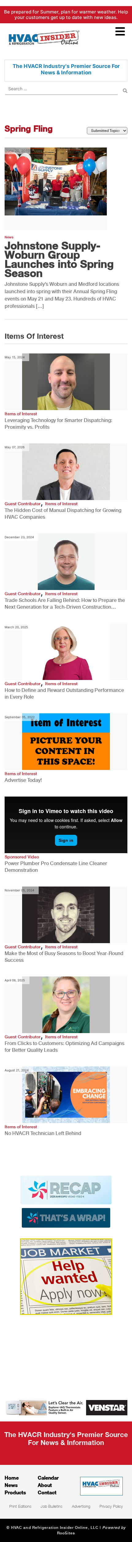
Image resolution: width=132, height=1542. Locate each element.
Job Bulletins (51, 1506)
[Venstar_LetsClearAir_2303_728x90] (66, 1407)
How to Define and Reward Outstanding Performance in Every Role (64, 693)
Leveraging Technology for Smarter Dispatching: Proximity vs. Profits (58, 423)
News (9, 237)
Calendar (48, 1477)
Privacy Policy (111, 1506)
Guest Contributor (23, 503)
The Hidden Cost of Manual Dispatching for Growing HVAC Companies (63, 513)
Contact (47, 1492)
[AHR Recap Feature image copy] (66, 1201)
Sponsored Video (22, 856)
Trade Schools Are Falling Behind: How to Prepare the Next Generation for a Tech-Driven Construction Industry (65, 603)
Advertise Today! (23, 780)
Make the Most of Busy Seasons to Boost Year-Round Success (64, 956)
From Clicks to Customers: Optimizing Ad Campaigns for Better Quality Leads (64, 1046)
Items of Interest (21, 413)
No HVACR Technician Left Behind (43, 1133)
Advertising (81, 1506)
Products (15, 1492)
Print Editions (20, 1506)
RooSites (66, 1533)
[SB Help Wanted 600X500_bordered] (66, 1276)
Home (12, 1477)
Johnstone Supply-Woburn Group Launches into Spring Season (59, 259)
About (45, 1485)
